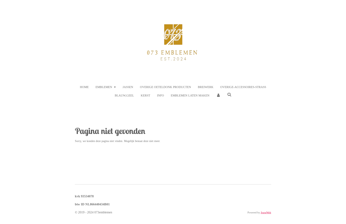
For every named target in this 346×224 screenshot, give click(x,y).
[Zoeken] (229, 95)
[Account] (218, 95)
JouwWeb (266, 212)
